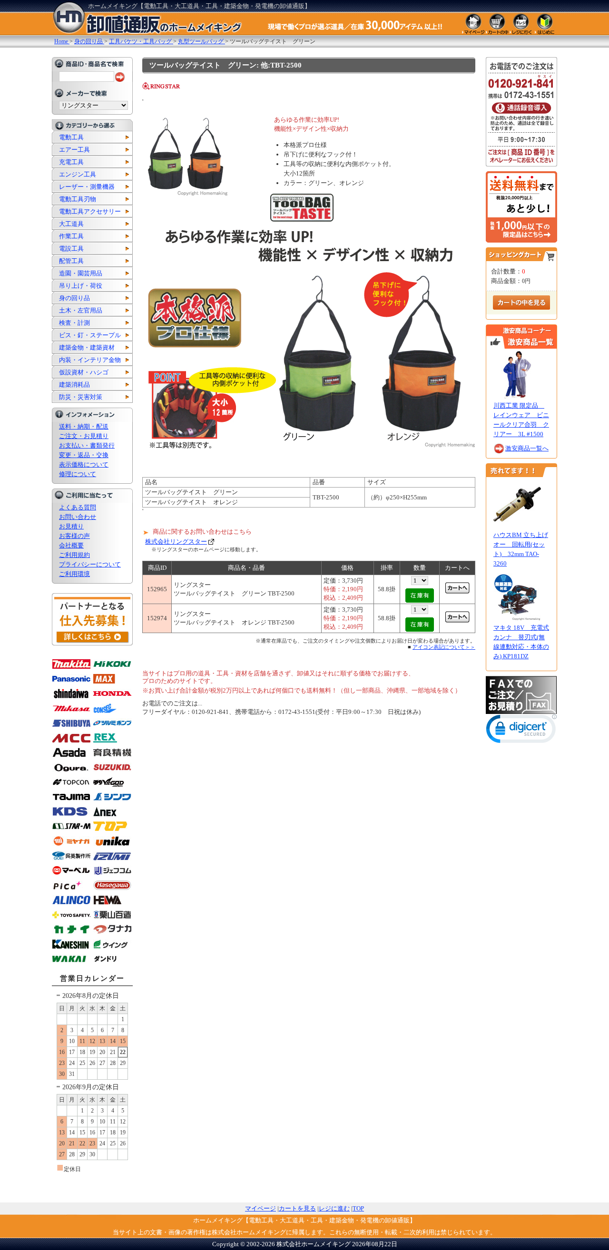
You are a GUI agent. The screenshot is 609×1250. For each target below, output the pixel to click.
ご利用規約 (74, 554)
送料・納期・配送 (83, 426)
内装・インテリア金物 (90, 359)
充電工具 (71, 162)
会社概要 (71, 545)
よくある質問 (77, 507)
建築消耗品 (74, 384)
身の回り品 (74, 298)
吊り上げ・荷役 (80, 285)
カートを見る (297, 1208)
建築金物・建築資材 (87, 347)
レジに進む (334, 1208)
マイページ (260, 1208)
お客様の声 (74, 535)
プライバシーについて (90, 564)
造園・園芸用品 (80, 273)
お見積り (71, 526)
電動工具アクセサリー (90, 211)
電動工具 (71, 137)
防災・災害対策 (80, 396)
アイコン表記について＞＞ (444, 647)
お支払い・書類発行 (87, 445)
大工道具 (71, 223)
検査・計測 (74, 322)
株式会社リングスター (176, 541)
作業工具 (71, 236)
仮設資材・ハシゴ (83, 372)
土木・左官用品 (80, 310)
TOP (358, 1208)
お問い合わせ (77, 516)
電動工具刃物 (77, 199)
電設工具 (71, 248)
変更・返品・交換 (83, 455)
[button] (521, 731)
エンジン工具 (77, 174)
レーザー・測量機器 (87, 186)
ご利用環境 (74, 573)
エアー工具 (74, 149)
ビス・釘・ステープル (90, 335)
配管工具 (71, 260)
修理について (77, 474)
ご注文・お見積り (83, 435)
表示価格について (83, 464)
